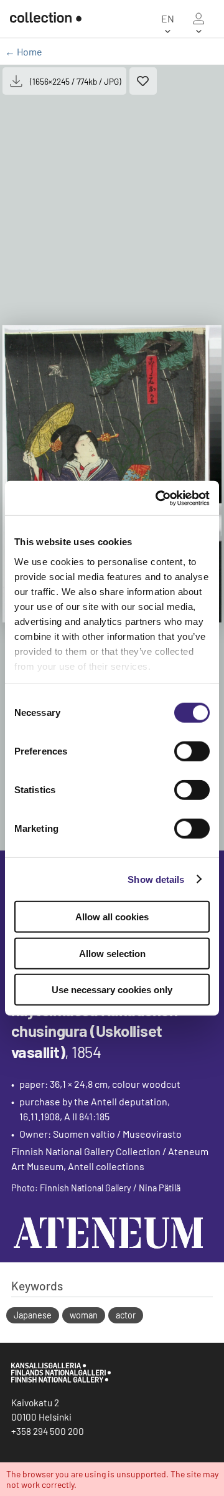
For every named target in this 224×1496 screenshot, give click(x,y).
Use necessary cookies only (112, 989)
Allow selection (112, 953)
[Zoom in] (112, 473)
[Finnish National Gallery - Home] (41, 19)
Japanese (33, 1315)
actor (126, 1315)
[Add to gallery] (143, 81)
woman (84, 1315)
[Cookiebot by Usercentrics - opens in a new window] (158, 498)
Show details (156, 879)
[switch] (192, 751)
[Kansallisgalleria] (61, 1379)
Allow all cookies (112, 917)
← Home (23, 51)
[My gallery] (198, 18)
